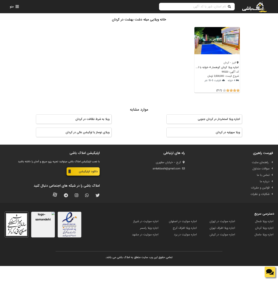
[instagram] (76, 195)
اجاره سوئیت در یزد (185, 234)
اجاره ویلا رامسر (149, 228)
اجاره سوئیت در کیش (222, 234)
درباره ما (264, 181)
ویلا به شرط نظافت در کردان (92, 119)
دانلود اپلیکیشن (88, 171)
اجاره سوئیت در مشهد (145, 234)
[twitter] (98, 195)
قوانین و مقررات (260, 187)
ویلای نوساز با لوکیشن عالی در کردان (87, 132)
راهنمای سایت (260, 162)
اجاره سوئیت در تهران (222, 221)
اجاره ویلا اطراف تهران (222, 228)
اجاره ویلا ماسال (264, 234)
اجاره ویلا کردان (264, 228)
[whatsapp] (87, 195)
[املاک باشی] (254, 6)
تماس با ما (263, 175)
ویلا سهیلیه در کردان (228, 132)
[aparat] (55, 195)
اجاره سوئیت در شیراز (145, 221)
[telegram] (66, 195)
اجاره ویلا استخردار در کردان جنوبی (219, 119)
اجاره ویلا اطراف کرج (185, 228)
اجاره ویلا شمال (264, 221)
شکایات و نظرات (260, 194)
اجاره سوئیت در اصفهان (183, 221)
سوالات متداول (260, 168)
